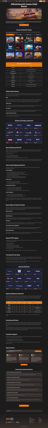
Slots (37, 34)
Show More (24, 364)
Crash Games (28, 34)
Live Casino (18, 34)
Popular (10, 34)
